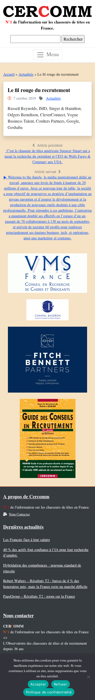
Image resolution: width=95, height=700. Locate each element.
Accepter (38, 684)
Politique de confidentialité (49, 692)
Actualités (26, 74)
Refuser (60, 684)
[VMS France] (47, 274)
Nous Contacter (19, 514)
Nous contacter (18, 615)
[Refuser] (88, 676)
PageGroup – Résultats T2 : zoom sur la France (39, 596)
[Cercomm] (47, 9)
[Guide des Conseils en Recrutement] (47, 439)
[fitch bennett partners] (47, 361)
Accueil (9, 74)
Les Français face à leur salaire (26, 539)
